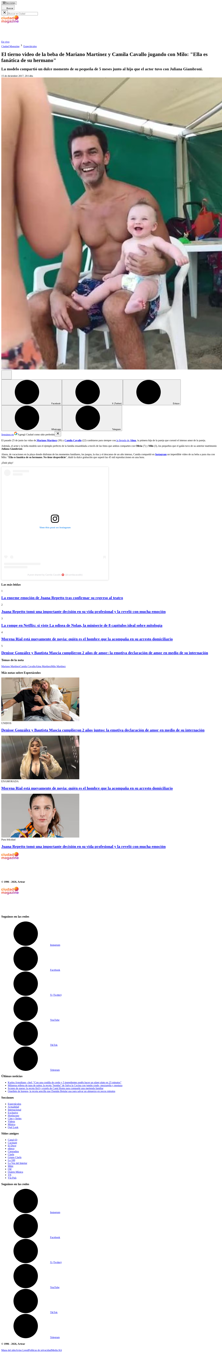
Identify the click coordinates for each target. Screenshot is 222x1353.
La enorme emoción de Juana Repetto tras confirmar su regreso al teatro (62, 598)
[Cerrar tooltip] (58, 433)
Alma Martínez (43, 666)
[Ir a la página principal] (25, 39)
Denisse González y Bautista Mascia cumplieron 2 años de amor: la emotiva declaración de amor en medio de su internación (104, 653)
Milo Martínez (58, 666)
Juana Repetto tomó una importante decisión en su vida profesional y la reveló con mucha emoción (83, 611)
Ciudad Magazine (10, 46)
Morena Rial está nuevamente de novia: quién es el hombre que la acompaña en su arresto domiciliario (87, 639)
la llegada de (126, 440)
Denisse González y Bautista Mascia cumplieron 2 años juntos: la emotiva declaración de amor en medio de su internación (102, 730)
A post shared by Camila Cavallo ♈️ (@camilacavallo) (55, 574)
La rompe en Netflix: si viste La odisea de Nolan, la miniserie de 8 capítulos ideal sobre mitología (81, 625)
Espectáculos (30, 46)
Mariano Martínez (10, 666)
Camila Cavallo (28, 666)
